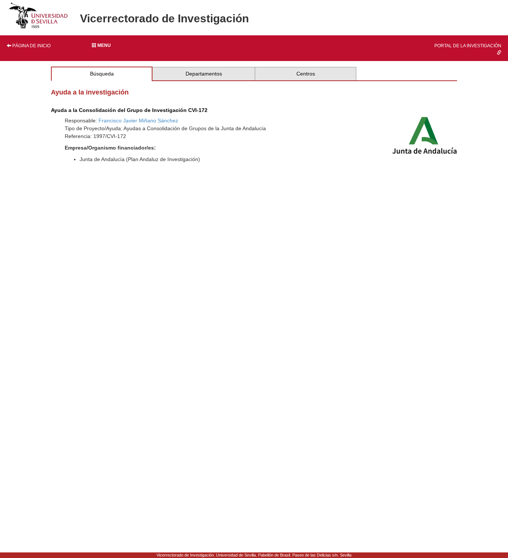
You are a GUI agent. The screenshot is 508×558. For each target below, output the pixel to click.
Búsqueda (102, 74)
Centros (305, 74)
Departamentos (204, 74)
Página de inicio (31, 45)
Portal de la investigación (467, 45)
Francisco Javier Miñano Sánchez (138, 121)
